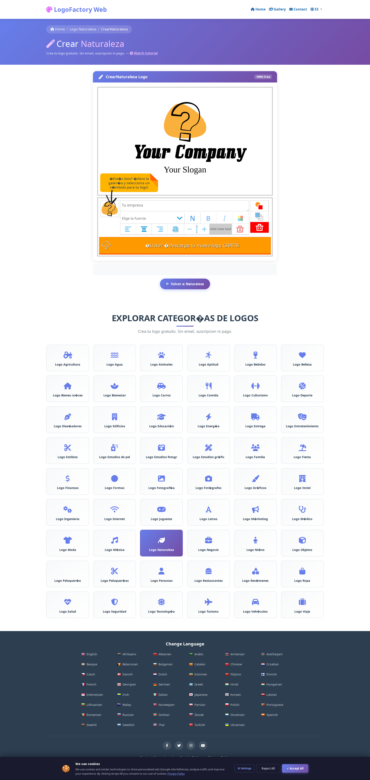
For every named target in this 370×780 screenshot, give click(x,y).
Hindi (234, 684)
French (91, 684)
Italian (163, 695)
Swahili (92, 725)
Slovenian (237, 715)
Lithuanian (94, 705)
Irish (125, 695)
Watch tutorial (146, 53)
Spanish (272, 715)
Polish (234, 705)
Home (260, 9)
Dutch (162, 674)
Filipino (235, 674)
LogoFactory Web (79, 9)
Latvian (271, 695)
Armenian (237, 654)
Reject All (268, 768)
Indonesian (95, 695)
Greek (198, 684)
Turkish (199, 725)
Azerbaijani (274, 654)
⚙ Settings (244, 768)
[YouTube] (203, 745)
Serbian (164, 715)
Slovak (199, 715)
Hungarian (274, 684)
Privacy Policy (176, 774)
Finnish (271, 674)
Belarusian (130, 664)
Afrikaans (129, 654)
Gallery (280, 9)
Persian (199, 705)
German (164, 684)
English (92, 654)
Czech (91, 674)
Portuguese (274, 705)
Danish (127, 674)
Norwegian (166, 705)
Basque (92, 664)
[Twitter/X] (179, 745)
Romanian (94, 715)
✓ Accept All (295, 768)
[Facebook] (167, 745)
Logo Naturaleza (83, 29)
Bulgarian (165, 664)
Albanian (164, 654)
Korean (235, 695)
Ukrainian (237, 725)
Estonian (200, 674)
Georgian (129, 684)
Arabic (199, 654)
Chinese (236, 664)
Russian (128, 715)
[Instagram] (191, 745)
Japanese (200, 695)
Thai (161, 725)
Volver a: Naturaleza (187, 284)
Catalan (199, 664)
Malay (126, 705)
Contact (300, 9)
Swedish (128, 725)
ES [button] (317, 9)
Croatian (272, 664)
